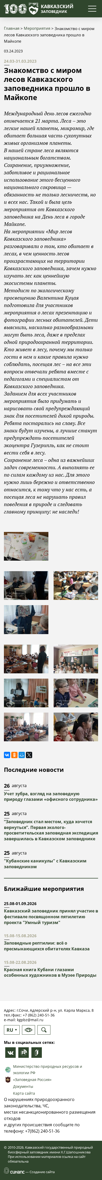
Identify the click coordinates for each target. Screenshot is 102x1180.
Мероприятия (37, 28)
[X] (29, 755)
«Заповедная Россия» (32, 1079)
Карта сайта (24, 1093)
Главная (11, 28)
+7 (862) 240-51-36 (39, 1015)
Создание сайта (42, 1171)
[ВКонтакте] (7, 755)
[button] (26, 546)
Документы (23, 1086)
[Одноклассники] (14, 755)
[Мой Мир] (22, 755)
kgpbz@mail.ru (30, 1019)
